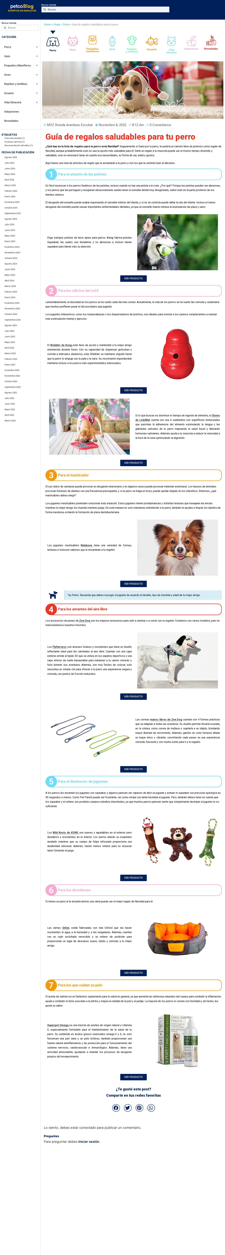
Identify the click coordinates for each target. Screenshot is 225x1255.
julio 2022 (9, 398)
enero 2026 (10, 196)
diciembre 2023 (12, 303)
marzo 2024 (10, 286)
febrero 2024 (11, 292)
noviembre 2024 (12, 252)
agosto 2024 (11, 264)
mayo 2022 (10, 409)
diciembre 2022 (12, 370)
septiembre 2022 (13, 387)
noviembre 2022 (12, 376)
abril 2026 (9, 179)
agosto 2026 (11, 157)
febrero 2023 (11, 359)
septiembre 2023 (13, 320)
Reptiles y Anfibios (15, 84)
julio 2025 (9, 224)
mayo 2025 (10, 235)
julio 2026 (9, 163)
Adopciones (11, 111)
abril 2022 (9, 415)
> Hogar (55, 24)
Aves (7, 74)
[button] (116, 1108)
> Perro (64, 24)
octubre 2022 (11, 381)
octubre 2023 (11, 314)
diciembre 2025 (12, 202)
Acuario (9, 93)
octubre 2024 (11, 258)
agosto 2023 (11, 325)
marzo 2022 (10, 420)
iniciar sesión (88, 1142)
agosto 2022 (11, 392)
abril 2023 (9, 348)
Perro (7, 47)
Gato (7, 56)
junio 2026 (10, 168)
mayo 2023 (10, 342)
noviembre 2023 (12, 308)
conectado (87, 1128)
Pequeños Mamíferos (17, 65)
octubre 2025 (11, 207)
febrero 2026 (11, 191)
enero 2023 (10, 364)
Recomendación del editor (19, 145)
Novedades (11, 120)
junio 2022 (10, 404)
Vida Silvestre (12, 102)
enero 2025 (10, 241)
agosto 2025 (11, 219)
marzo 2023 (10, 353)
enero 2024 (10, 297)
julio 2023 (9, 331)
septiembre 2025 (13, 213)
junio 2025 (10, 230)
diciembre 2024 (12, 247)
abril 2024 (9, 280)
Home (47, 24)
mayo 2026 (10, 174)
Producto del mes (15, 142)
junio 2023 (10, 336)
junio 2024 (10, 269)
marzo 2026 (10, 185)
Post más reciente (15, 138)
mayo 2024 (10, 275)
